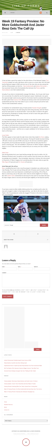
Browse (12, 12)
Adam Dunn (5, 152)
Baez (3, 168)
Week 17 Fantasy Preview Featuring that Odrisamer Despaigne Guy (19, 391)
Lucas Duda (5, 135)
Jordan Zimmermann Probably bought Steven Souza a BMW (17, 360)
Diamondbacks (6, 90)
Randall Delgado (37, 108)
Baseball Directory (8, 404)
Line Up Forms (26, 5)
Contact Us (6, 410)
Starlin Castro (11, 175)
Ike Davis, (41, 137)
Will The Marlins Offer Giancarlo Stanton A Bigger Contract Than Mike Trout (21, 368)
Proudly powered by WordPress (19, 433)
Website (36, 266)
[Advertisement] (26, 42)
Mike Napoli (5, 162)
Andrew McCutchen (41, 86)
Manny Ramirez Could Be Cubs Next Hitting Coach (15, 363)
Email (19, 266)
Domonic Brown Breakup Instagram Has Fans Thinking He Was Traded (20, 371)
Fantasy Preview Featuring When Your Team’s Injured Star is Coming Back (20, 386)
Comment (4, 272)
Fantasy (18, 32)
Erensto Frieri (17, 100)
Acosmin (37, 433)
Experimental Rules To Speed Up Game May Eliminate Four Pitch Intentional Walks (23, 365)
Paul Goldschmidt (28, 86)
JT (12, 32)
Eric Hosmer (21, 162)
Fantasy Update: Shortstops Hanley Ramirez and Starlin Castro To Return (21, 381)
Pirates (38, 88)
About (5, 407)
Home (5, 402)
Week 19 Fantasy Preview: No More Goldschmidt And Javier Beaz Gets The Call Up (23, 389)
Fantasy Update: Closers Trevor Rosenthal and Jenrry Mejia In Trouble (20, 383)
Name (3, 266)
